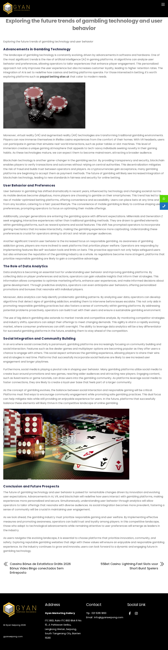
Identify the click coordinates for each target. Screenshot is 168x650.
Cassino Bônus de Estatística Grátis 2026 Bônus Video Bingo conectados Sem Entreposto (40, 568)
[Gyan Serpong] (16, 13)
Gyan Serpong (13, 625)
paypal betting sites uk (54, 77)
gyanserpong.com (13, 636)
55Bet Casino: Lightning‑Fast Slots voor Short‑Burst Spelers (129, 566)
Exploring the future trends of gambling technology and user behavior (84, 24)
